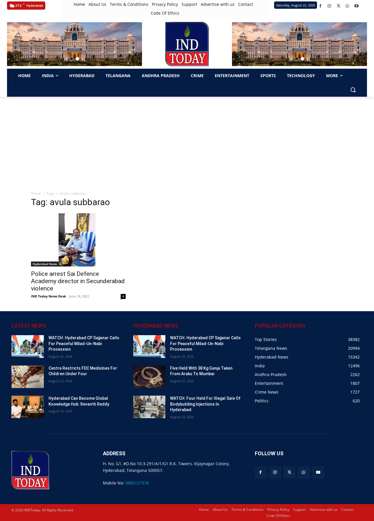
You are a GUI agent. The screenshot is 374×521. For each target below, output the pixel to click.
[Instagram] (329, 6)
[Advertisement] (187, 140)
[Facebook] (320, 6)
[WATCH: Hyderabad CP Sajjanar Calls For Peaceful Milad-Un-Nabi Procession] (27, 346)
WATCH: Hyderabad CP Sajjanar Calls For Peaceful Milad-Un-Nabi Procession (84, 343)
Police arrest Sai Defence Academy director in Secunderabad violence (78, 281)
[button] (71, 58)
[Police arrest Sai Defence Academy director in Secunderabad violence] (78, 239)
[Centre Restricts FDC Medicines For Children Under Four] (27, 377)
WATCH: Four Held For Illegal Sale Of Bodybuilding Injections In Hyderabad (205, 404)
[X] (338, 6)
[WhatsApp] (347, 6)
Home (36, 193)
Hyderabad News (45, 264)
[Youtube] (357, 6)
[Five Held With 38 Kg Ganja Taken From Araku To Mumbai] (149, 377)
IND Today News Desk (48, 296)
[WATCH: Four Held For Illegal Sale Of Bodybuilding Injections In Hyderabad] (149, 407)
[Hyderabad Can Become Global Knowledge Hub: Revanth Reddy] (27, 407)
